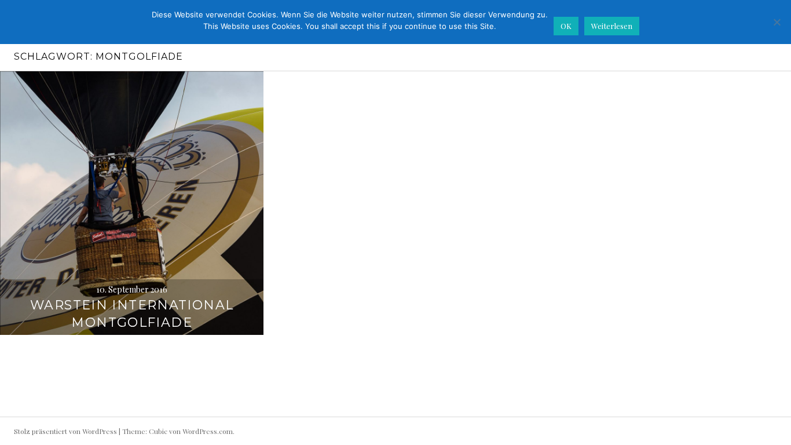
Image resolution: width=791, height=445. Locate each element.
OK (566, 26)
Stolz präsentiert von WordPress (65, 431)
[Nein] (776, 22)
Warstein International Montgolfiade (131, 313)
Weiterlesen (611, 26)
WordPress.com (207, 431)
